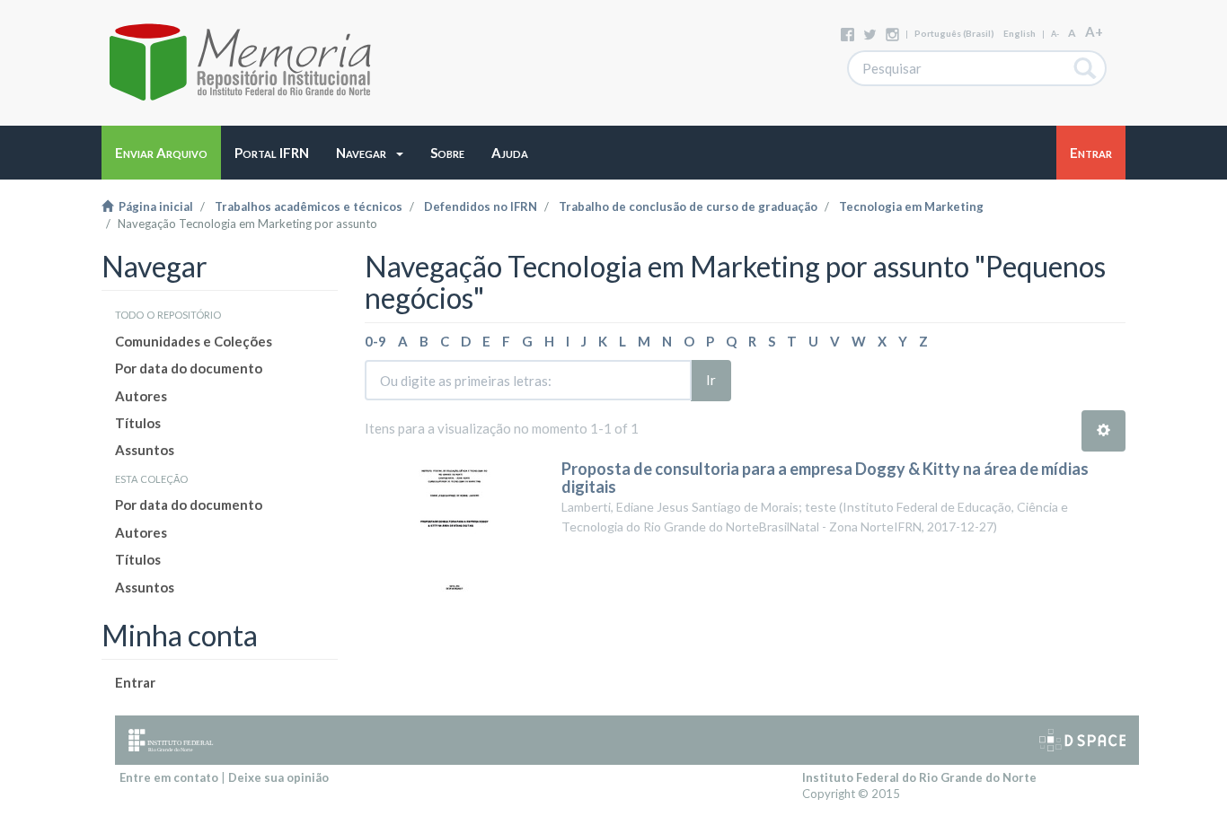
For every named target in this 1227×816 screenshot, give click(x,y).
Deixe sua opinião (278, 777)
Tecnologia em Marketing (911, 206)
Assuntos (144, 450)
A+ (1094, 31)
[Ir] (1085, 68)
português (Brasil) (954, 33)
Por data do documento (188, 368)
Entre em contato (168, 777)
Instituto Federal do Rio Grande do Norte (919, 777)
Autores (141, 396)
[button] (369, 153)
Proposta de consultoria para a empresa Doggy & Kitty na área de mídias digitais (825, 477)
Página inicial (153, 206)
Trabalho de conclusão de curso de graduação (688, 206)
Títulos (138, 423)
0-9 (375, 341)
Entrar (135, 682)
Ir (711, 380)
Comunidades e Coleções (193, 341)
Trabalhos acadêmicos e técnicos (308, 206)
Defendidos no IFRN (480, 206)
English (1019, 33)
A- (1055, 34)
